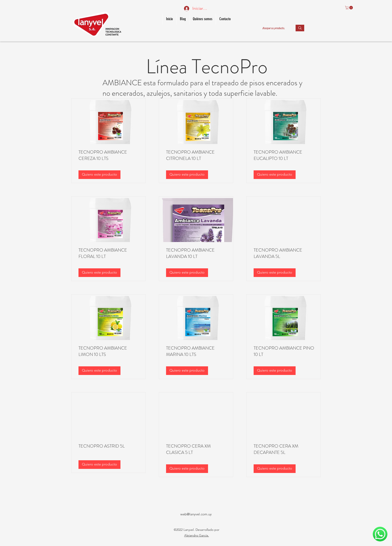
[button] (349, 8)
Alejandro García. (196, 535)
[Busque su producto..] (300, 28)
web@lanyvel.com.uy (196, 514)
